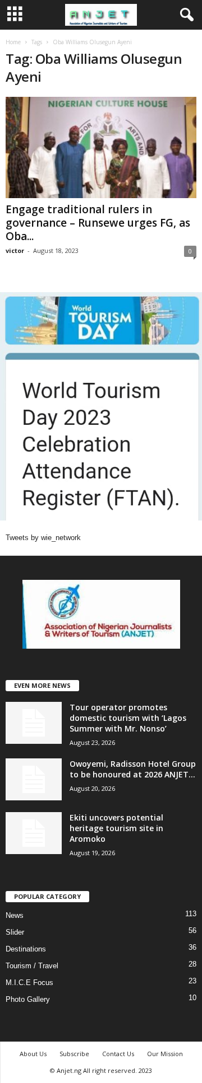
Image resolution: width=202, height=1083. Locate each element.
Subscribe (74, 1053)
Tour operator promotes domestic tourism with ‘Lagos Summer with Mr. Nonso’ (128, 718)
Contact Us (118, 1053)
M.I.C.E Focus (29, 982)
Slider (15, 932)
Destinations (26, 949)
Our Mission (165, 1053)
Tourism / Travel (32, 966)
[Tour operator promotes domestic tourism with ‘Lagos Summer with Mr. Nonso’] (34, 723)
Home (13, 42)
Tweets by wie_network (43, 537)
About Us (33, 1053)
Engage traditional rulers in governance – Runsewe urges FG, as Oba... (98, 222)
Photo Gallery (28, 999)
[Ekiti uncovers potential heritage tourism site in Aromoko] (34, 833)
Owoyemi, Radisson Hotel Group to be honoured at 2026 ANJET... (133, 769)
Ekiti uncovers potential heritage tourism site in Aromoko (116, 828)
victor (15, 250)
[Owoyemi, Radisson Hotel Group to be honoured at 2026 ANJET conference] (34, 779)
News (15, 915)
